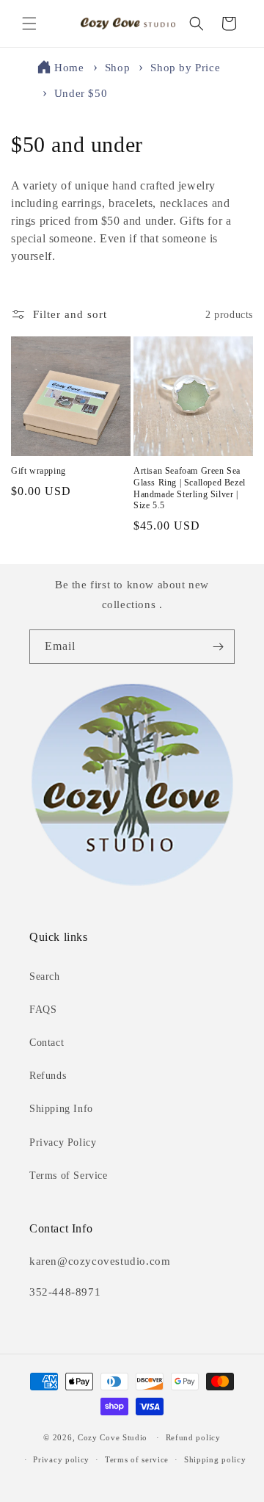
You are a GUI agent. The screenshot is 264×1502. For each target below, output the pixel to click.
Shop (119, 67)
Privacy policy (61, 1459)
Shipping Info (61, 1108)
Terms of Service (68, 1175)
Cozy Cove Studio (112, 1437)
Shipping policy (215, 1459)
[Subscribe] (218, 646)
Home (69, 67)
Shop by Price (185, 67)
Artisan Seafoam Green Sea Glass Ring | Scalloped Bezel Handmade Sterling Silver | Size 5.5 (189, 488)
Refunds (47, 1075)
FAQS (42, 1009)
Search (44, 976)
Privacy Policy (62, 1142)
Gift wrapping (38, 471)
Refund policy (193, 1437)
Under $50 (80, 93)
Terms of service (137, 1459)
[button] (29, 23)
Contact (46, 1042)
